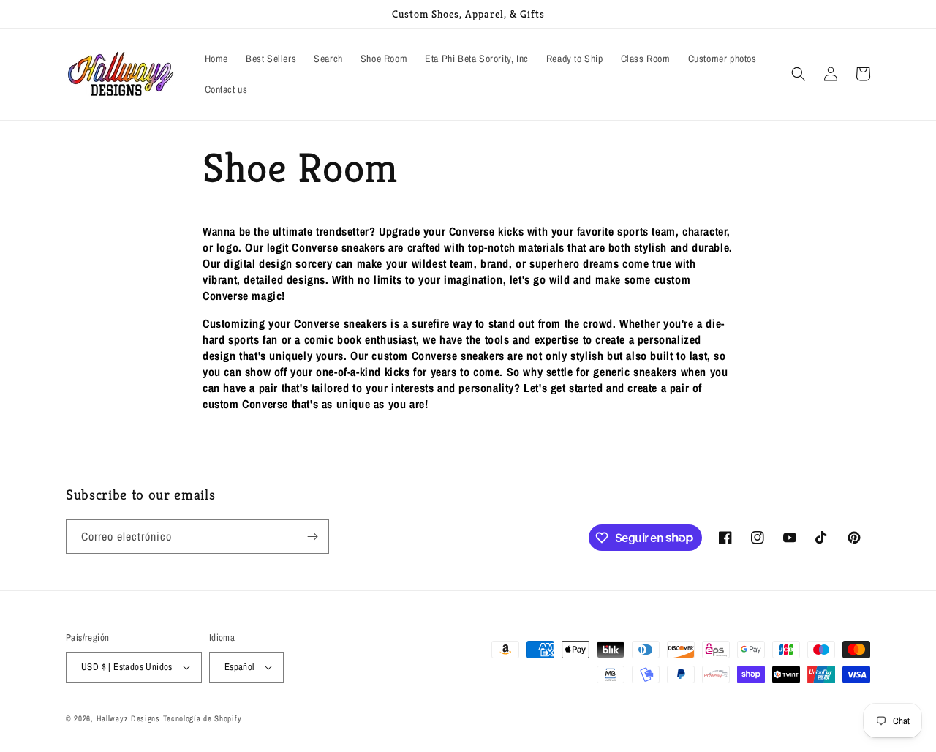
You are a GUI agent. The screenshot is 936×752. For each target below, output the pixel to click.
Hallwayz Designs (128, 718)
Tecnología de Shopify (202, 718)
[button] (798, 74)
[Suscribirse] (312, 536)
